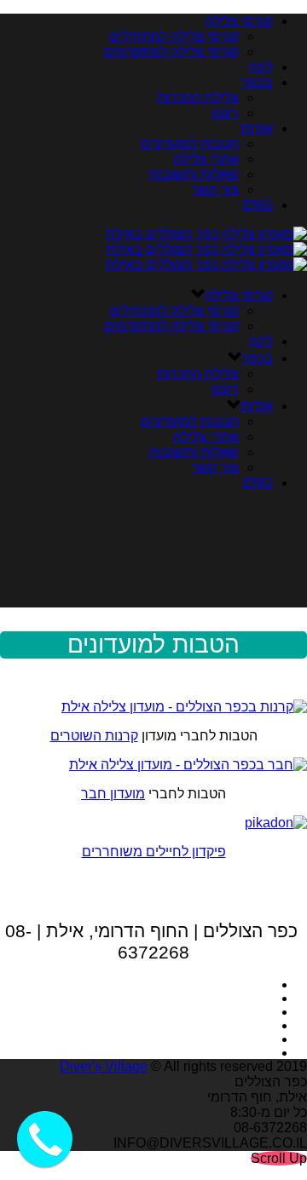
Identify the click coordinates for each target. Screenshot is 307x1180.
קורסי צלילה (239, 21)
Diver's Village (104, 1066)
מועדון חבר (113, 793)
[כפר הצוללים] (206, 249)
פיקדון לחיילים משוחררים (154, 851)
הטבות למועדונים (190, 143)
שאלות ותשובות (194, 174)
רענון (225, 113)
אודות (256, 128)
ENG (258, 205)
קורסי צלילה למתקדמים (171, 51)
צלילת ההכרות (198, 97)
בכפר (257, 82)
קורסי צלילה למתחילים (174, 36)
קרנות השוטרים (94, 735)
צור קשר (215, 189)
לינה (261, 67)
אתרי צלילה (206, 159)
